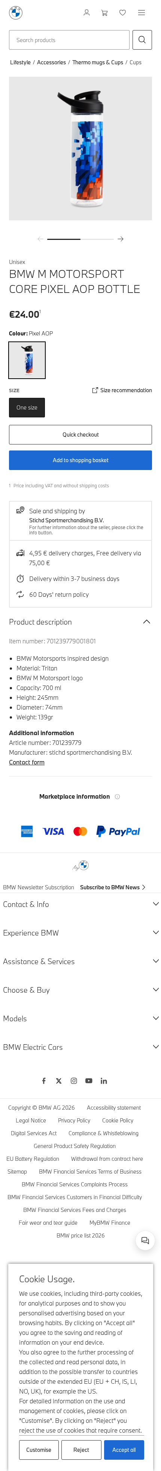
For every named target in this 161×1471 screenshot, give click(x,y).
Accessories (51, 62)
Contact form (27, 762)
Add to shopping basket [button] (81, 460)
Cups (136, 62)
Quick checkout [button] (81, 434)
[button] (142, 40)
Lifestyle (20, 62)
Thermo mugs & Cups (97, 62)
